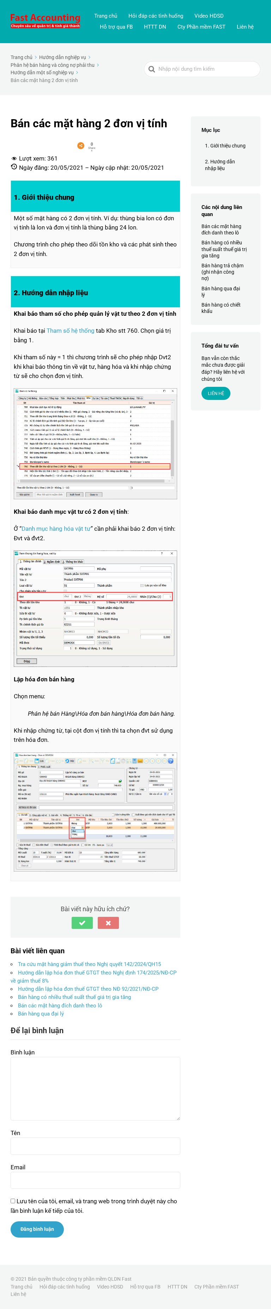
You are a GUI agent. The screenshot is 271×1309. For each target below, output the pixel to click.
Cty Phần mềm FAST (201, 27)
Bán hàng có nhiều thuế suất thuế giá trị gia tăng (74, 997)
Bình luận (23, 1052)
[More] (80, 145)
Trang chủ (105, 16)
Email (18, 1167)
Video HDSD (209, 16)
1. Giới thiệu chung (225, 146)
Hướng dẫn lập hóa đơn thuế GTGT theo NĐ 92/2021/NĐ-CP (88, 989)
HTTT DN (155, 27)
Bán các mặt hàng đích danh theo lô (60, 1005)
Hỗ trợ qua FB (116, 27)
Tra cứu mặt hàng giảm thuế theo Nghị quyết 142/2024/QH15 (89, 964)
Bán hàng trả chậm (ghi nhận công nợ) (222, 272)
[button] (82, 923)
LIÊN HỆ (216, 393)
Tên (15, 1132)
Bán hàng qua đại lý (41, 1014)
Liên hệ (245, 27)
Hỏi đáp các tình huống (155, 16)
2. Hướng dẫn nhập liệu (220, 165)
